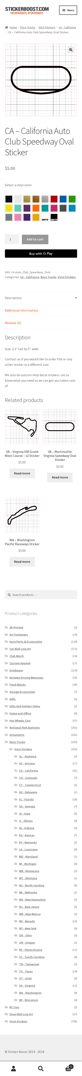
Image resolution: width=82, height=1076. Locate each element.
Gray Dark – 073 (63, 208)
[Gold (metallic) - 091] (27, 199)
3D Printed (16, 627)
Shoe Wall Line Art (21, 1014)
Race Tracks (27, 27)
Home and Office (20, 713)
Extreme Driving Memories (26, 677)
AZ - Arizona (27, 763)
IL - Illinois (26, 821)
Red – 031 (54, 199)
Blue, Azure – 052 (63, 199)
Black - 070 (8, 199)
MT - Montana (28, 878)
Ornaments (16, 735)
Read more (22, 473)
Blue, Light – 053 (72, 208)
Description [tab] (13, 298)
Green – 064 (72, 199)
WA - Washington (30, 993)
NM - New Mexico (30, 914)
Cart (63, 1065)
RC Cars (14, 1007)
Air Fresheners (18, 634)
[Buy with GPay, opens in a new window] (41, 253)
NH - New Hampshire (32, 899)
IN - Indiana (26, 828)
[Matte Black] (54, 217)
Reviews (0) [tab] (13, 323)
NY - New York (27, 928)
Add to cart (35, 239)
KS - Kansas (26, 835)
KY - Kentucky (28, 842)
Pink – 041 (54, 208)
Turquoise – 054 (45, 208)
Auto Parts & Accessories (25, 641)
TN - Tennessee (29, 964)
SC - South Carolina (32, 957)
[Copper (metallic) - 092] (36, 199)
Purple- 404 (27, 217)
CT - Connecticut (30, 785)
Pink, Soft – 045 (18, 217)
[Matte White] (45, 217)
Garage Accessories (22, 692)
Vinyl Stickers (46, 27)
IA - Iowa (24, 813)
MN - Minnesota (29, 871)
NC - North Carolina (31, 885)
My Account (13, 1069)
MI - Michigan (27, 864)
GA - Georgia (27, 806)
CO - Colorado (28, 778)
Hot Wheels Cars (20, 720)
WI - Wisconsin (28, 1000)
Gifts (12, 699)
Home (13, 27)
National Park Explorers (24, 727)
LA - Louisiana (28, 849)
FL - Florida (26, 799)
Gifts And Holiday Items (24, 706)
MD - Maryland (28, 856)
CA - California (67, 27)
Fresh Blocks (17, 684)
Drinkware (16, 670)
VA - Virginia (27, 985)
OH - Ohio (25, 935)
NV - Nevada (27, 921)
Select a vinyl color (18, 185)
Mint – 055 (18, 208)
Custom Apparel (19, 663)
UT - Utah (25, 978)
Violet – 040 (27, 208)
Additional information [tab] (21, 310)
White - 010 (18, 199)
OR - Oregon (27, 942)
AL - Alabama (27, 756)
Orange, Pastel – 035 (36, 208)
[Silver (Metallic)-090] (45, 199)
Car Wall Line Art (20, 649)
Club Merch (16, 656)
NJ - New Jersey (29, 907)
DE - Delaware (28, 792)
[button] (70, 49)
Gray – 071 (8, 217)
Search (41, 1069)
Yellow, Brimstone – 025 (8, 208)
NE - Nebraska (28, 892)
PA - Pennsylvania (30, 950)
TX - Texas (26, 971)
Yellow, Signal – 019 (36, 217)
